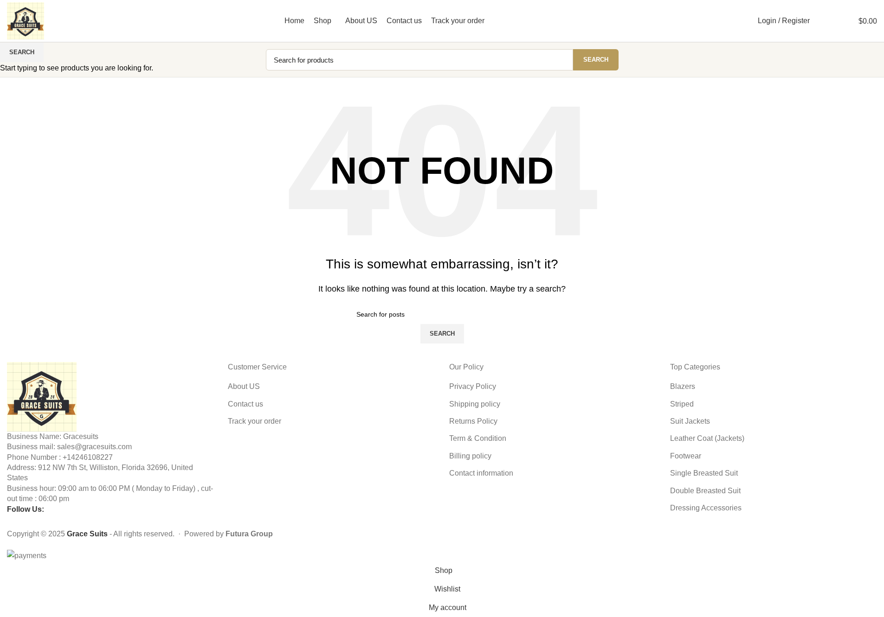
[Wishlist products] (832, 21)
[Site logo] (25, 20)
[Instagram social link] (730, 20)
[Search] (819, 21)
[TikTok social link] (742, 20)
